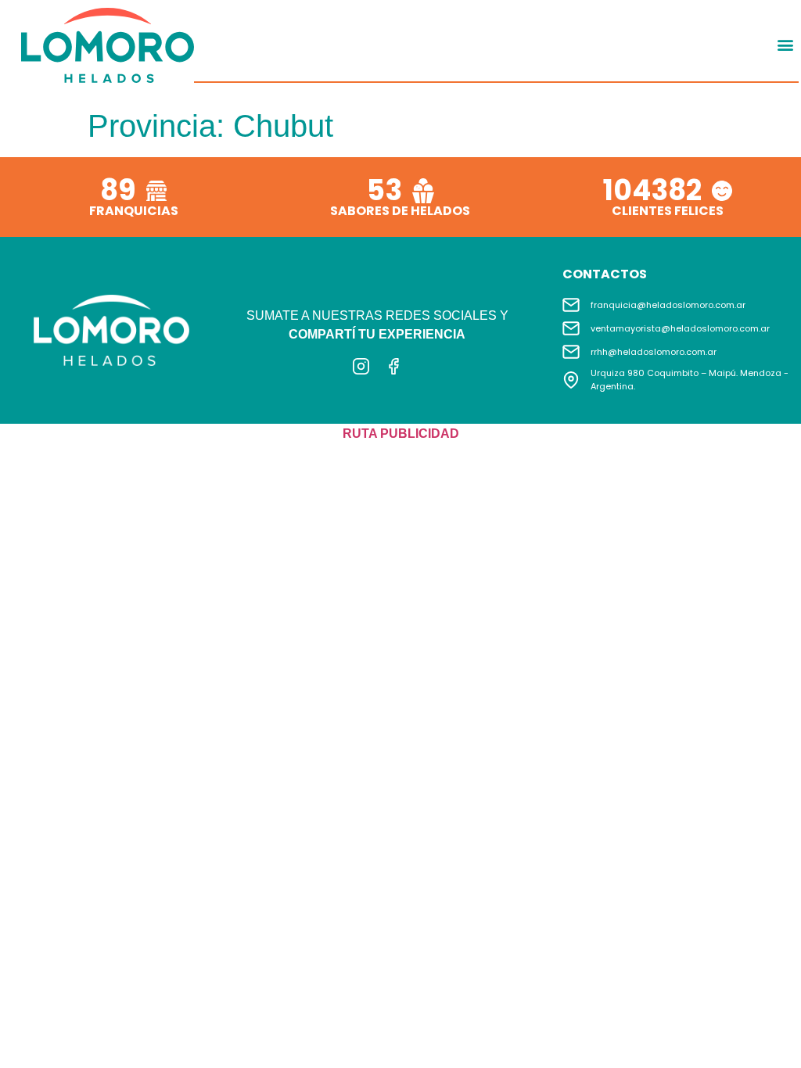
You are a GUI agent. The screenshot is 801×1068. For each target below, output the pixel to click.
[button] (786, 45)
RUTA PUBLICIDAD (401, 433)
